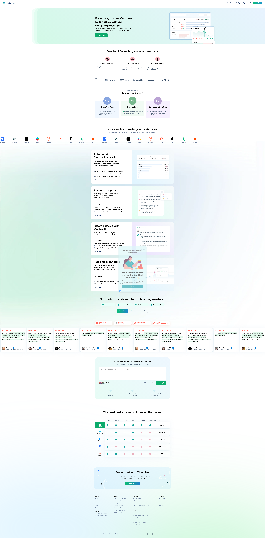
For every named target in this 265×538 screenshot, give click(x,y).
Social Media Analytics (137, 524)
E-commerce (162, 498)
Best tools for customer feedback (140, 500)
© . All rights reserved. (161, 534)
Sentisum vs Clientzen (119, 510)
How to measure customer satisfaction (141, 507)
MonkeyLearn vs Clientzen (120, 503)
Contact (97, 505)
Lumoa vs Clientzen (118, 512)
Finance (160, 503)
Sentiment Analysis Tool (101, 513)
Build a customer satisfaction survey (141, 505)
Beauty (160, 507)
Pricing (97, 500)
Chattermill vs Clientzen (120, 498)
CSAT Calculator (99, 518)
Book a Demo (122, 310)
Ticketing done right (137, 498)
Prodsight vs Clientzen (119, 505)
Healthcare (161, 505)
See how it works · (140, 310)
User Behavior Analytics (138, 520)
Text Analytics (135, 513)
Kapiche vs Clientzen (119, 507)
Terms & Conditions (107, 533)
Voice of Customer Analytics (139, 517)
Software (161, 500)
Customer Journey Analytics (139, 527)
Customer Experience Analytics (140, 515)
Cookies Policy (117, 533)
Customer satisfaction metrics (139, 503)
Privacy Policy (98, 533)
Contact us (151, 383)
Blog (96, 503)
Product (97, 498)
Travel (160, 510)
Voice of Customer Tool (101, 515)
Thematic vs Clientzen (119, 500)
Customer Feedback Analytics (139, 522)
